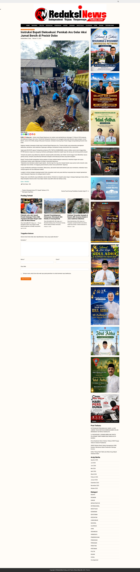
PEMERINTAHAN (31, 29)
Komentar (24, 240)
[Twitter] (28, 134)
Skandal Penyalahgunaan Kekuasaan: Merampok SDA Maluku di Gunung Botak (53, 217)
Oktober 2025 (94, 488)
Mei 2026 (93, 468)
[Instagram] (32, 134)
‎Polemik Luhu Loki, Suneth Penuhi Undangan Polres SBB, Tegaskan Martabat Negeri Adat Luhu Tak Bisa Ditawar (31, 217)
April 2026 (93, 471)
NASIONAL (34, 25)
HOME (28, 25)
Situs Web (23, 266)
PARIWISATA (94, 534)
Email (58, 259)
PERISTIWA (94, 545)
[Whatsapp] (24, 134)
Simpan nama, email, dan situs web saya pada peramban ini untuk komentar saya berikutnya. (47, 273)
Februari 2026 (94, 477)
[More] (34, 134)
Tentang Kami (109, 25)
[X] (26, 134)
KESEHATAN (49, 25)
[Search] (118, 1)
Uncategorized (94, 560)
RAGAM (101, 25)
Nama (23, 259)
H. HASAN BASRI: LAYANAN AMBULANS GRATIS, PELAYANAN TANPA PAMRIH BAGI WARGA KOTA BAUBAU (103, 436)
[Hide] (0, 9)
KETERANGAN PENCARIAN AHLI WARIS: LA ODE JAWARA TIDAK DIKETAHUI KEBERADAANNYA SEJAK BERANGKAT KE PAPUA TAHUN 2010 (104, 430)
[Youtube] (30, 134)
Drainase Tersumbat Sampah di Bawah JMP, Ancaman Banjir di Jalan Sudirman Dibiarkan (77, 217)
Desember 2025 (95, 482)
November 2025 (95, 485)
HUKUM (65, 25)
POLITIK (41, 25)
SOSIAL (93, 557)
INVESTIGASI (80, 25)
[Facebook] (22, 134)
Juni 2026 (93, 465)
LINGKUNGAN (23, 29)
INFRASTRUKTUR (95, 503)
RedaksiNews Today (26, 38)
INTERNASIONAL (95, 506)
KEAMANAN (94, 511)
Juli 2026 (93, 462)
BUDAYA (93, 494)
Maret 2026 (94, 474)
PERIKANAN (94, 543)
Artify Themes (86, 570)
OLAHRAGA (89, 25)
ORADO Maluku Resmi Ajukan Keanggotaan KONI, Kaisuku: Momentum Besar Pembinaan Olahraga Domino (104, 447)
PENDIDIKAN (57, 25)
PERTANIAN (94, 548)
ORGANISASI (94, 531)
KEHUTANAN (94, 514)
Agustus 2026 (94, 460)
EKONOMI (72, 25)
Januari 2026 (94, 480)
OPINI (95, 25)
